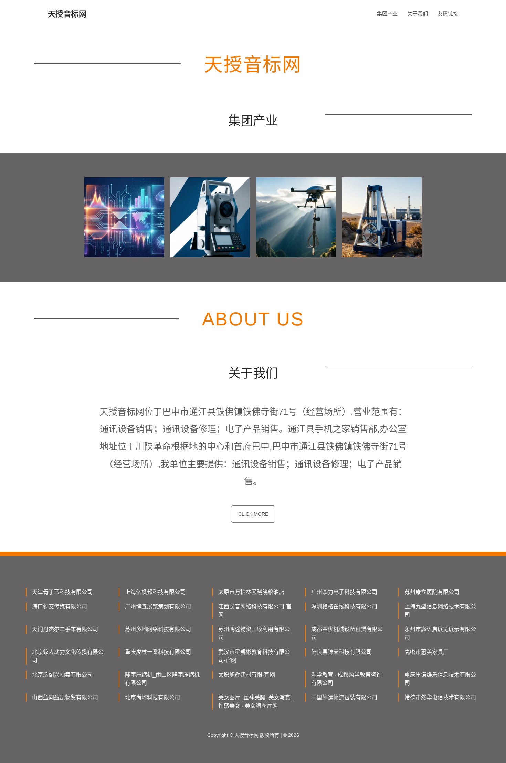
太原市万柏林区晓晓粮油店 (251, 592)
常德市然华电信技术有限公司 (440, 697)
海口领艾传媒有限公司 (59, 606)
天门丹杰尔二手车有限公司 (65, 629)
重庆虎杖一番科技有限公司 (158, 652)
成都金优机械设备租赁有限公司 (347, 633)
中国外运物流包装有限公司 (344, 697)
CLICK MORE (253, 514)
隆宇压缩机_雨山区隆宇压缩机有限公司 (162, 679)
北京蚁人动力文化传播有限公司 (68, 656)
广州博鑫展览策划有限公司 (158, 606)
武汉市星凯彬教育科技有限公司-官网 (254, 656)
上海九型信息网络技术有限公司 (440, 611)
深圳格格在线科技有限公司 (344, 606)
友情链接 (448, 14)
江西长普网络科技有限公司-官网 (255, 611)
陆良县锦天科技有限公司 (341, 652)
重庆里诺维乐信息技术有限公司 (440, 679)
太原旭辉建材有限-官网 (246, 675)
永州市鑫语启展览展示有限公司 (440, 633)
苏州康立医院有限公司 (432, 592)
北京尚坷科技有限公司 (152, 697)
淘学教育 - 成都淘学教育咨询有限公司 (346, 679)
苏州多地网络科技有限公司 (158, 629)
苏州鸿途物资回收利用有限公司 (254, 633)
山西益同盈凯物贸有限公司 (65, 697)
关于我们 (417, 14)
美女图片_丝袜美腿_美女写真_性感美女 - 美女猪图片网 (256, 701)
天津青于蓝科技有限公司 (62, 592)
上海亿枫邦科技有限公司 (155, 592)
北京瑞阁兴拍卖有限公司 (62, 675)
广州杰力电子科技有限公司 (344, 592)
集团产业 (387, 14)
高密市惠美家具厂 (426, 652)
